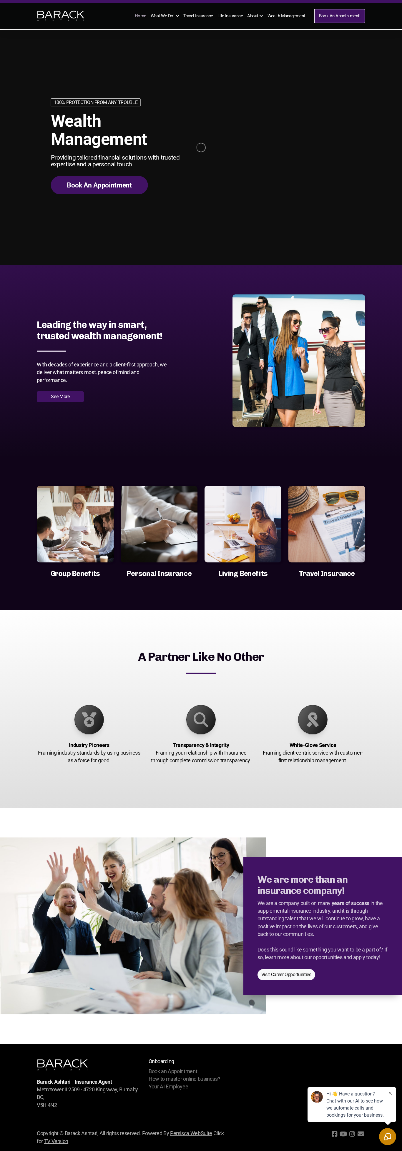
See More (60, 396)
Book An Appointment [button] (99, 185)
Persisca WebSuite (191, 1133)
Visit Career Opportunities (286, 975)
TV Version (56, 1141)
